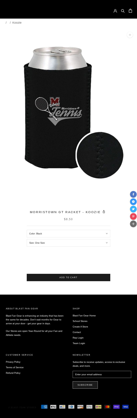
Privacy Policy (13, 361)
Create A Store (80, 326)
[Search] (123, 10)
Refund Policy (13, 373)
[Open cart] (130, 11)
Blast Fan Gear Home (84, 315)
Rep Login (78, 337)
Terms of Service (15, 367)
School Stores (80, 321)
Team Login (79, 343)
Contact (77, 332)
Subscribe (85, 385)
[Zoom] (130, 35)
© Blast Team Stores (22, 407)
